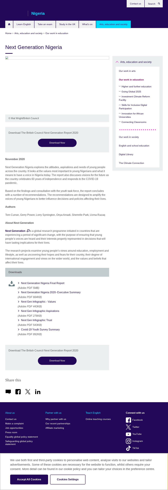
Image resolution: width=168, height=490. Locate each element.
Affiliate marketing (54, 428)
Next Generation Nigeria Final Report (42, 283)
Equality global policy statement (21, 437)
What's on (87, 24)
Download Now (57, 142)
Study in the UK (67, 24)
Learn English (24, 24)
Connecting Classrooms (134, 122)
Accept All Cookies (29, 479)
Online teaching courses (98, 419)
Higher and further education (136, 86)
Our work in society (129, 137)
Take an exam (45, 24)
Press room (11, 432)
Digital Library (126, 154)
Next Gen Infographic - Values (38, 301)
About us (10, 412)
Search (161, 4)
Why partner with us (55, 419)
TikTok (135, 448)
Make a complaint (14, 423)
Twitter (135, 427)
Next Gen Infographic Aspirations (40, 311)
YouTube (137, 434)
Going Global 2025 (131, 91)
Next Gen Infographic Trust (36, 320)
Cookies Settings (68, 479)
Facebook (137, 420)
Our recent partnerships (57, 423)
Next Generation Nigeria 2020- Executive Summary (51, 292)
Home (9, 24)
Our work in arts (127, 71)
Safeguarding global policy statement (19, 442)
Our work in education (131, 79)
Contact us (135, 3)
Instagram (137, 441)
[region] (84, 471)
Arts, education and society (113, 24)
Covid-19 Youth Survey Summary (40, 329)
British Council (15, 13)
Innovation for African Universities (131, 115)
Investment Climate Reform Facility (134, 98)
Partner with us (53, 412)
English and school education (134, 145)
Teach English (93, 412)
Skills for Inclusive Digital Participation (133, 107)
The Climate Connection (131, 163)
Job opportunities (14, 428)
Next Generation (15, 231)
